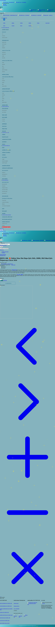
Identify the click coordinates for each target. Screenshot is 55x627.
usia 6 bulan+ (4, 112)
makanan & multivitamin (7, 167)
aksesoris (3, 71)
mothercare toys (4, 223)
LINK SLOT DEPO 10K (4, 612)
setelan (3, 82)
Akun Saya (2, 228)
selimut (3, 134)
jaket (3, 84)
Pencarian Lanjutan (3, 245)
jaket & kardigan (4, 69)
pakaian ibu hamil (6, 88)
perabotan (4, 141)
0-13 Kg (3, 119)
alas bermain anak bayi (7, 219)
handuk (3, 213)
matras (3, 144)
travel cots (4, 126)
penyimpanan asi (4, 174)
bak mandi (4, 211)
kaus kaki (3, 57)
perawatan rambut (5, 189)
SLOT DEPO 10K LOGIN (4, 623)
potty (3, 208)
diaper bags (4, 128)
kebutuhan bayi (5, 40)
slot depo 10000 (20, 274)
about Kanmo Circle (13, 15)
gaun (3, 66)
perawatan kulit (4, 184)
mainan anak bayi (6, 221)
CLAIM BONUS (8, 283)
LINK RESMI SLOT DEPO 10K (6, 606)
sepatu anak (4, 54)
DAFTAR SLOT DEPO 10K (5, 617)
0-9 (52, 19)
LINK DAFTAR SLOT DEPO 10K (6, 615)
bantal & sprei (5, 136)
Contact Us (49, 10)
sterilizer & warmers (6, 149)
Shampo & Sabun (5, 187)
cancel (1, 246)
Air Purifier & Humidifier (6, 205)
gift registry (24, 2)
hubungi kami (16, 603)
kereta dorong (5, 108)
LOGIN (29, 240)
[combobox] (5, 244)
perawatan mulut (4, 191)
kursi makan (4, 178)
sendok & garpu (4, 162)
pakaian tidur (4, 42)
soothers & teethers (6, 152)
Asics (4, 25)
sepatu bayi (4, 52)
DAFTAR (41, 240)
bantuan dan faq (16, 606)
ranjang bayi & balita (6, 139)
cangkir (3, 159)
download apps (11, 2)
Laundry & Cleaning (5, 202)
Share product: (2, 285)
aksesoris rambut (4, 37)
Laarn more (13, 264)
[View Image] (0, 596)
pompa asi (3, 172)
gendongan (4, 123)
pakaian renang (5, 74)
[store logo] (8, 13)
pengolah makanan (6, 165)
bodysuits (3, 47)
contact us (50, 15)
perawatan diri (4, 193)
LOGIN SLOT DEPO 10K (4, 620)
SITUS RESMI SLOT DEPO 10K (6, 603)
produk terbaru (5, 29)
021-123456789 (16, 608)
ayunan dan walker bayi (7, 216)
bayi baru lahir (4, 110)
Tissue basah (4, 200)
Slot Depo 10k (14, 269)
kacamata (3, 35)
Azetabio (30, 25)
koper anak (4, 114)
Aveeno (13, 25)
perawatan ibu (5, 196)
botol (3, 147)
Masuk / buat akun (5, 251)
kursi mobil (4, 117)
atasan (3, 62)
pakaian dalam (4, 102)
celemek (3, 154)
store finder (39, 15)
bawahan (3, 64)
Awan (21, 25)
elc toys (3, 225)
